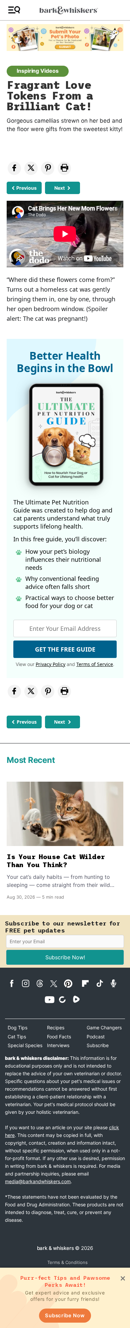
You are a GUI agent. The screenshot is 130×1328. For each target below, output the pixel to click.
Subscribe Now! (65, 957)
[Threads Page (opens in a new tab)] (42, 983)
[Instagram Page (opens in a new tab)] (28, 983)
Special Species (25, 1045)
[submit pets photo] (65, 37)
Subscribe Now (65, 1315)
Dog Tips (17, 1027)
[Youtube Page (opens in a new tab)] (51, 999)
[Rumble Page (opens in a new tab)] (79, 999)
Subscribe (98, 1045)
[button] (14, 10)
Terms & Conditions (67, 1262)
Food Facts (59, 1036)
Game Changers (104, 1027)
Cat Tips (17, 1036)
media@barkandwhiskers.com (38, 1181)
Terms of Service (94, 664)
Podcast (96, 1036)
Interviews (58, 1045)
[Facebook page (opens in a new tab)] (14, 983)
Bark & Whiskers (55, 1248)
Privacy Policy (50, 664)
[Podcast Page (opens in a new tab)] (116, 983)
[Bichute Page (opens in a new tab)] (65, 999)
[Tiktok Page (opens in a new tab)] (102, 983)
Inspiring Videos (38, 70)
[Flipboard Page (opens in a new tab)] (88, 983)
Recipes (55, 1027)
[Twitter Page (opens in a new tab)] (56, 982)
